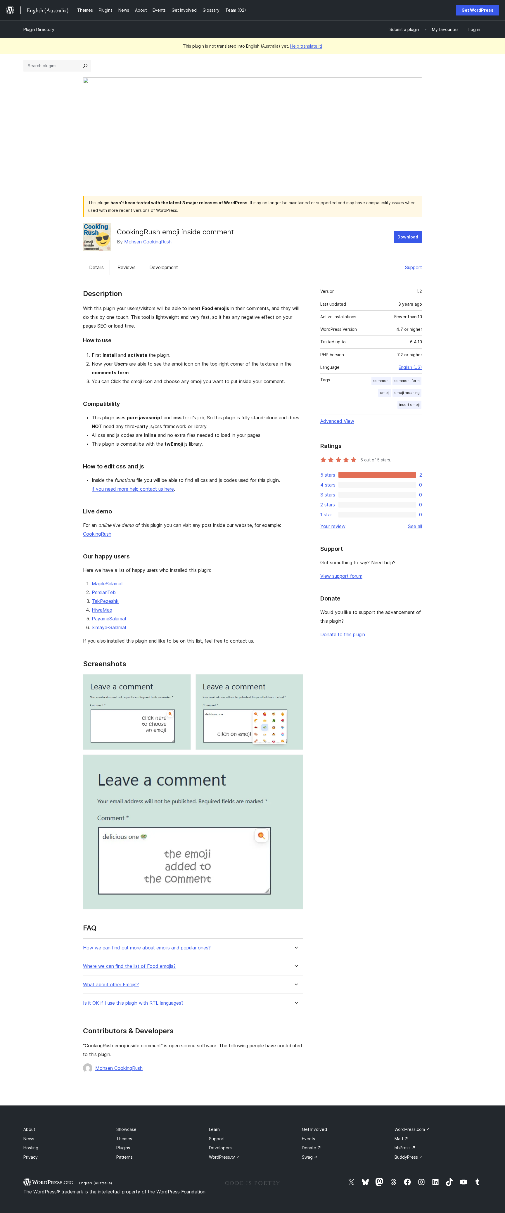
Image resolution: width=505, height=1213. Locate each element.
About (29, 1129)
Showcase (126, 1129)
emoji (385, 392)
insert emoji (409, 404)
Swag (310, 1157)
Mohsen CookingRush (148, 242)
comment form (407, 380)
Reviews (126, 267)
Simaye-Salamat (109, 627)
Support (413, 267)
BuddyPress (409, 1157)
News (28, 1138)
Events (308, 1138)
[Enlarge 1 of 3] (183, 682)
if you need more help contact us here (133, 489)
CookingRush (97, 534)
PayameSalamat (109, 619)
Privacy (30, 1157)
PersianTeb (104, 592)
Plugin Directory (38, 29)
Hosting (30, 1147)
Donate (311, 1147)
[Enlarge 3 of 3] (295, 762)
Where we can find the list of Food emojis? (129, 966)
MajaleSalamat (107, 583)
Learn (214, 1129)
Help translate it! (306, 46)
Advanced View (337, 421)
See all (415, 526)
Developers (220, 1147)
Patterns (124, 1157)
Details (96, 267)
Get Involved (314, 1129)
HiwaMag (102, 610)
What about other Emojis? (111, 984)
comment (381, 380)
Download (407, 236)
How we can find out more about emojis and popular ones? (147, 948)
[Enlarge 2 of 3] (295, 682)
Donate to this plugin (342, 634)
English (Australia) (95, 1183)
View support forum (341, 576)
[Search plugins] (85, 66)
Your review (332, 526)
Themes (124, 1138)
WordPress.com (412, 1129)
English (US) (410, 367)
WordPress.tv (224, 1157)
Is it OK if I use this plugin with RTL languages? (133, 1003)
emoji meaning (407, 392)
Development (163, 267)
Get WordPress (477, 10)
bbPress (405, 1147)
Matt (401, 1138)
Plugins (123, 1147)
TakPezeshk (105, 601)
